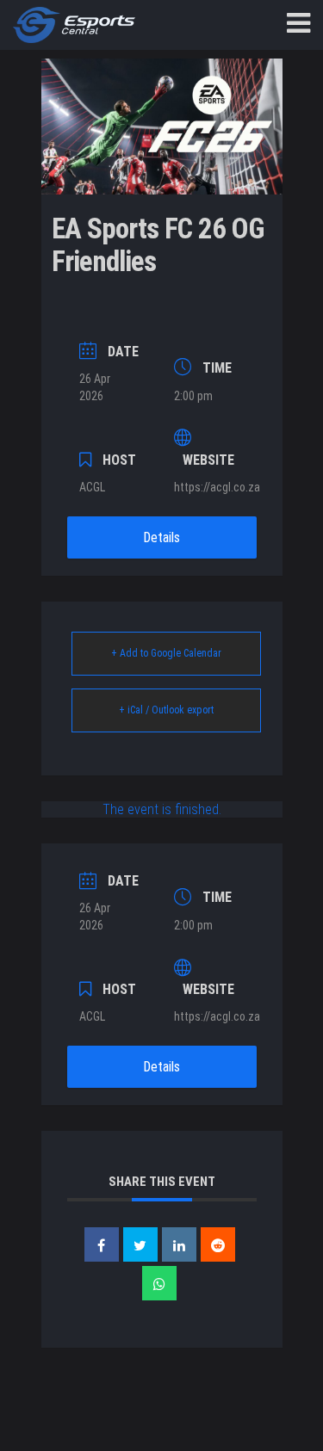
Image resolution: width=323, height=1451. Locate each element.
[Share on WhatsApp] (159, 1283)
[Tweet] (140, 1244)
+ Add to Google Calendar (166, 653)
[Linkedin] (179, 1244)
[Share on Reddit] (218, 1244)
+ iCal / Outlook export (166, 710)
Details (161, 537)
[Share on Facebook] (101, 1244)
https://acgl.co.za (217, 487)
